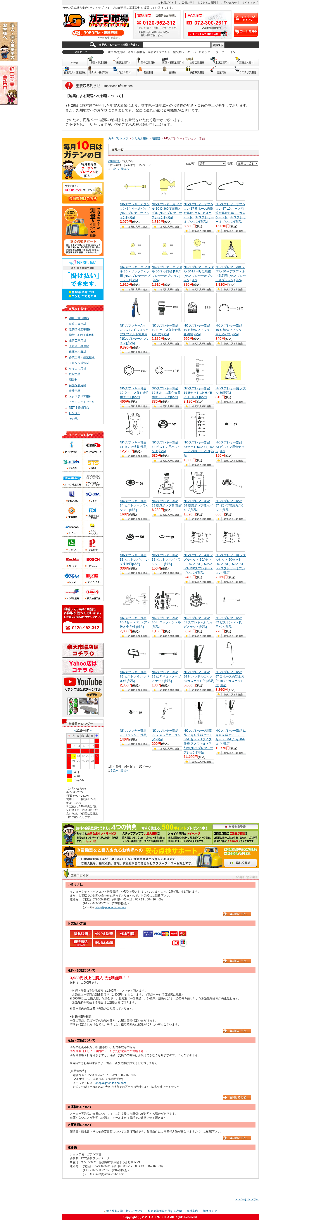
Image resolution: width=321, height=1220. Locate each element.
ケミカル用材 (124, 71)
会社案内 (192, 1211)
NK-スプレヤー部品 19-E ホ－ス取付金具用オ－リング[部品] (166, 393)
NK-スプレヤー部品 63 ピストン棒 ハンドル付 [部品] (135, 676)
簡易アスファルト (159, 52)
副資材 (173, 71)
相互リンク (210, 1211)
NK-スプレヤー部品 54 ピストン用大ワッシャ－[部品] (134, 505)
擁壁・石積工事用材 (173, 61)
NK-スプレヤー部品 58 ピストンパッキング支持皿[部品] (134, 559)
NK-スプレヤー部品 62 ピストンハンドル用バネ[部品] (230, 622)
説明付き (114, 161)
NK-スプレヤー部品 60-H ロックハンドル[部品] (166, 622)
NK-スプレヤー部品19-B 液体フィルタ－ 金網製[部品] (198, 330)
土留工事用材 (197, 61)
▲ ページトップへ (247, 1199)
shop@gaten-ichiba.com (110, 907)
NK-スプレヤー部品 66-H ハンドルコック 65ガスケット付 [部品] (199, 676)
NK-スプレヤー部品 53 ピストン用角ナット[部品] (230, 447)
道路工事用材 (124, 61)
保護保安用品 (197, 71)
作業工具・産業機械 (82, 357)
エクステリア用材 (246, 71)
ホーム (75, 61)
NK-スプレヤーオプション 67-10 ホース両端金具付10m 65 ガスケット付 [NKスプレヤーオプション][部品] (231, 212)
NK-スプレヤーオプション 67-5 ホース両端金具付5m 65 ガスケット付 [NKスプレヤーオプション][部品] (199, 212)
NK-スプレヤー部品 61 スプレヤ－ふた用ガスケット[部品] (198, 622)
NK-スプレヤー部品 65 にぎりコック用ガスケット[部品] (166, 676)
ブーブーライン (226, 52)
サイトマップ (250, 2)
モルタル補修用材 (100, 71)
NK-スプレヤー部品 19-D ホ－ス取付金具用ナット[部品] (134, 393)
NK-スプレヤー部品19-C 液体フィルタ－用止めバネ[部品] (230, 330)
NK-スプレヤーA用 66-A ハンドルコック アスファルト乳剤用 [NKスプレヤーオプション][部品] (134, 334)
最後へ (125, 169)
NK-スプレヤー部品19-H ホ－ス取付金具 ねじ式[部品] (166, 330)
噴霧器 (156, 138)
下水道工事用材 (222, 61)
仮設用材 (148, 71)
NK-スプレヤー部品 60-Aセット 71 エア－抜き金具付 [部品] (135, 622)
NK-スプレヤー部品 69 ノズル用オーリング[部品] (166, 735)
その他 (73, 418)
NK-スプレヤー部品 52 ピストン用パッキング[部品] (166, 447)
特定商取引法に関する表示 (165, 1211)
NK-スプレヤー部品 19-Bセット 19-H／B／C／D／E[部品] (198, 393)
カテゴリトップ (118, 138)
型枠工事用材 (148, 61)
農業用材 (222, 71)
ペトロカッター (203, 52)
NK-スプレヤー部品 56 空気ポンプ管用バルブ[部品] (198, 505)
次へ (116, 169)
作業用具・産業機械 (75, 71)
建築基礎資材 (116, 52)
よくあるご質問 (206, 2)
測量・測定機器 (100, 61)
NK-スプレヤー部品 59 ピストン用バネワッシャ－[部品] (166, 559)
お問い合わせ (229, 2)
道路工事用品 (136, 52)
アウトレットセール (82, 402)
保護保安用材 (77, 385)
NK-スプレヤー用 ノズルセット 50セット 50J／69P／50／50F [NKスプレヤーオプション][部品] (231, 563)
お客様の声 (185, 2)
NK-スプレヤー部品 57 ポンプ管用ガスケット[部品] (230, 505)
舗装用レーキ (181, 52)
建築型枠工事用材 (80, 329)
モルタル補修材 (79, 362)
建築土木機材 (246, 61)
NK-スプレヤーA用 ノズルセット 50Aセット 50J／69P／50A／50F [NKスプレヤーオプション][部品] (198, 563)
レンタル (74, 413)
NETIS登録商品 (79, 407)
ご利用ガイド (166, 2)
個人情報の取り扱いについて (124, 1211)
